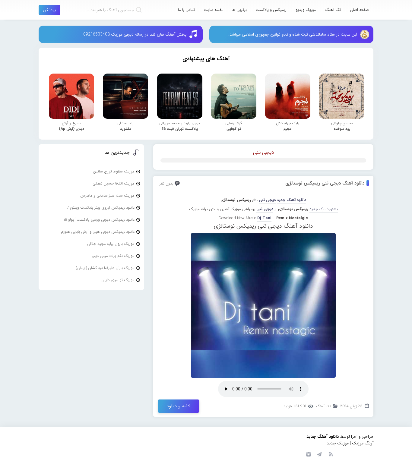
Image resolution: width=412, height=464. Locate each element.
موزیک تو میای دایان (118, 280)
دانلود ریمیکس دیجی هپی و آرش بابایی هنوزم (98, 232)
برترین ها (239, 10)
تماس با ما (186, 10)
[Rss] (330, 454)
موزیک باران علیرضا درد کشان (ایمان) (105, 268)
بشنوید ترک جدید (323, 209)
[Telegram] (319, 454)
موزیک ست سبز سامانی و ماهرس (107, 195)
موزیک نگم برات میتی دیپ (113, 256)
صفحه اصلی (359, 10)
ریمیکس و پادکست (271, 10)
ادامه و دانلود (178, 406)
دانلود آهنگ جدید (291, 200)
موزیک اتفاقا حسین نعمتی (114, 183)
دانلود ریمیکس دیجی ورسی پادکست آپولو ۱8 (99, 219)
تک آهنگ (333, 10)
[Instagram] (307, 454)
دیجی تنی (263, 152)
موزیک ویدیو (306, 10)
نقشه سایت (213, 10)
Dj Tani (264, 218)
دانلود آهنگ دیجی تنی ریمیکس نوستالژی (324, 183)
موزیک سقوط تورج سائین (114, 171)
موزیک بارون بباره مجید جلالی (111, 244)
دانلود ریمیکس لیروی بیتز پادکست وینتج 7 (101, 207)
